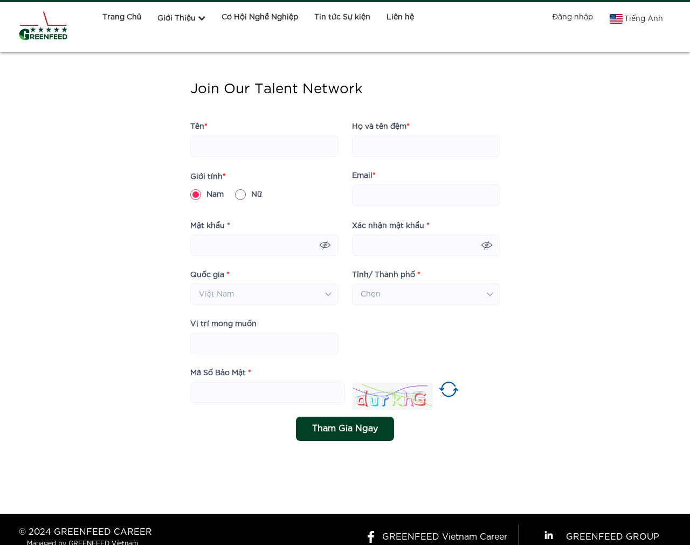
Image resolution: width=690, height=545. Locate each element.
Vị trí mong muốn (223, 324)
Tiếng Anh (643, 19)
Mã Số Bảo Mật (220, 373)
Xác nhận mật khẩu (391, 226)
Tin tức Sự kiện (342, 17)
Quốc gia (210, 275)
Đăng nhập (572, 17)
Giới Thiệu (176, 18)
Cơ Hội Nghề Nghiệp (260, 17)
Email (364, 176)
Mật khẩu (210, 226)
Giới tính (208, 177)
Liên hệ (400, 17)
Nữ (256, 194)
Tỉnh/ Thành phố (386, 275)
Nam (215, 194)
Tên (199, 126)
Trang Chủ (121, 17)
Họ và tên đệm (381, 126)
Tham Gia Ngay (345, 429)
